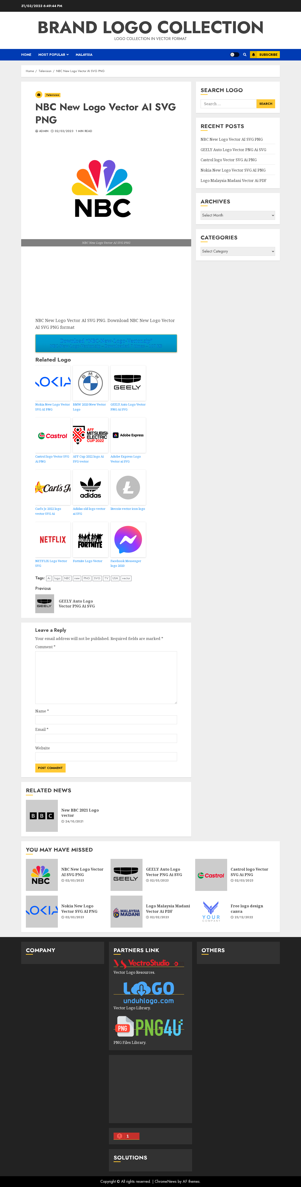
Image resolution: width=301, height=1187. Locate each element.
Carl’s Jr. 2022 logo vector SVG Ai (48, 511)
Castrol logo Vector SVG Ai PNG (52, 458)
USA (115, 578)
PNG (87, 578)
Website (42, 748)
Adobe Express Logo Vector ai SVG (126, 458)
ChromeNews (166, 1181)
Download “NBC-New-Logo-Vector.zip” (106, 343)
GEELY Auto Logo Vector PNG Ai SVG (128, 406)
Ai (49, 578)
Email (41, 729)
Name (42, 711)
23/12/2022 (244, 917)
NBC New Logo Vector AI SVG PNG (232, 139)
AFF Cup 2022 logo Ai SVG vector (88, 458)
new (77, 578)
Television (52, 95)
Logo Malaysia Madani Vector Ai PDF (233, 180)
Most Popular (51, 54)
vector (126, 578)
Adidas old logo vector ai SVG (89, 511)
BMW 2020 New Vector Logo (89, 406)
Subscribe (268, 54)
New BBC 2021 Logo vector (42, 816)
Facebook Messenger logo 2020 (126, 563)
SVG (97, 578)
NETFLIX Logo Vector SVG (51, 563)
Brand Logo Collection (150, 27)
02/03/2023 (64, 131)
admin (44, 131)
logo (57, 578)
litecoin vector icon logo (128, 509)
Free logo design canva (211, 912)
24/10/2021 (74, 822)
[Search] (245, 54)
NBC (67, 578)
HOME (26, 54)
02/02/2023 (159, 917)
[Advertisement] (106, 284)
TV (106, 578)
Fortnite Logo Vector (87, 561)
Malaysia (84, 54)
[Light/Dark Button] (234, 54)
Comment (45, 646)
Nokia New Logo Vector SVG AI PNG (52, 406)
